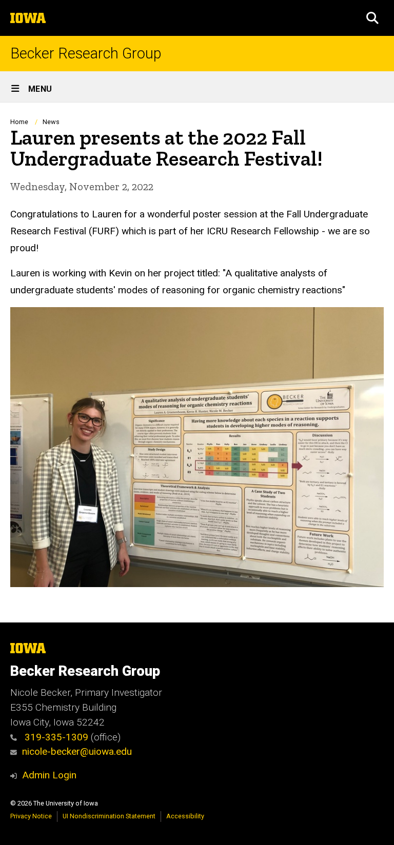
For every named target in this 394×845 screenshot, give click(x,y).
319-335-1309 (55, 737)
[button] (372, 18)
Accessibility (185, 816)
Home (19, 122)
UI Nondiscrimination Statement (109, 816)
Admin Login (49, 775)
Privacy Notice (31, 816)
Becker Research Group (86, 53)
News (51, 122)
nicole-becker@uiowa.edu (77, 751)
